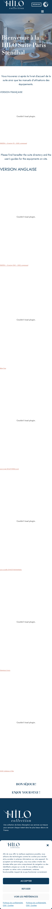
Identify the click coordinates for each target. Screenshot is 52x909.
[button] (47, 845)
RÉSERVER (36, 4)
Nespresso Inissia (5, 670)
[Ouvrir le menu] (42, 11)
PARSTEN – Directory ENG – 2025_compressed (14, 265)
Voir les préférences (26, 896)
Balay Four (3, 368)
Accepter (26, 880)
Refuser (26, 888)
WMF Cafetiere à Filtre (7, 771)
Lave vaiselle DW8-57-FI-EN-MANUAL (11, 570)
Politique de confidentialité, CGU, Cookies (13, 904)
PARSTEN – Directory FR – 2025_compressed (13, 143)
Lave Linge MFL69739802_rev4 (9, 469)
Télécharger (37, 143)
